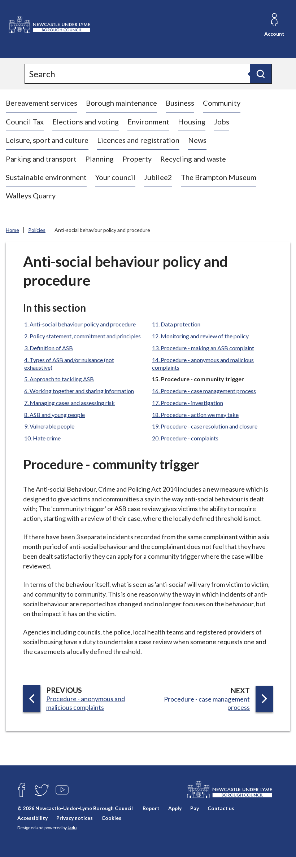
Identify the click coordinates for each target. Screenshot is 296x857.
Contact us (221, 808)
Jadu (72, 827)
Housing (191, 121)
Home (12, 230)
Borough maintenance (121, 102)
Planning (99, 158)
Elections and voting (85, 121)
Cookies (111, 818)
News (197, 140)
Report (151, 808)
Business (180, 102)
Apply (175, 808)
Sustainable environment (46, 177)
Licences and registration (138, 140)
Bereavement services (41, 102)
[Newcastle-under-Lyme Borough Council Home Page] (49, 25)
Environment (148, 121)
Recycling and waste (193, 158)
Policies (36, 230)
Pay (194, 808)
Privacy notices (74, 818)
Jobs (221, 121)
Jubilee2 (158, 177)
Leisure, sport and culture (47, 140)
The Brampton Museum (218, 177)
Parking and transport (41, 158)
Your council (115, 177)
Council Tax (25, 121)
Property (137, 158)
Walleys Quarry (31, 195)
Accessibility (32, 818)
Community (221, 102)
